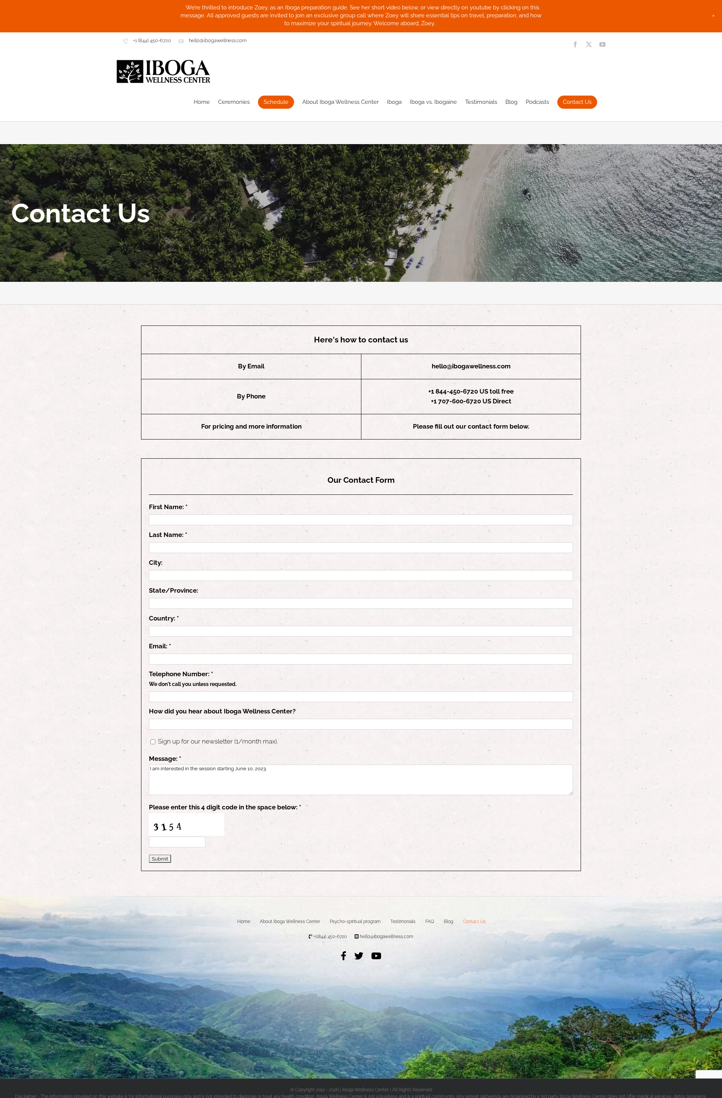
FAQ (429, 921)
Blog (448, 921)
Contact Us (474, 921)
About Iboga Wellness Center (290, 921)
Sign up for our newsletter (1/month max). (217, 741)
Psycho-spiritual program (355, 921)
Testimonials (403, 921)
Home (243, 921)
